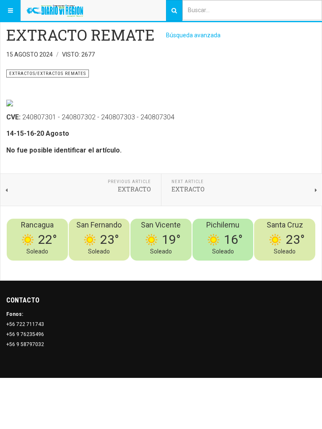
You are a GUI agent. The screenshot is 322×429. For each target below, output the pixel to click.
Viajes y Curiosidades (252, 265)
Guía (287, 265)
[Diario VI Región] (54, 10)
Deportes (211, 265)
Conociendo (168, 265)
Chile (191, 265)
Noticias (305, 265)
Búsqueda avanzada (193, 35)
